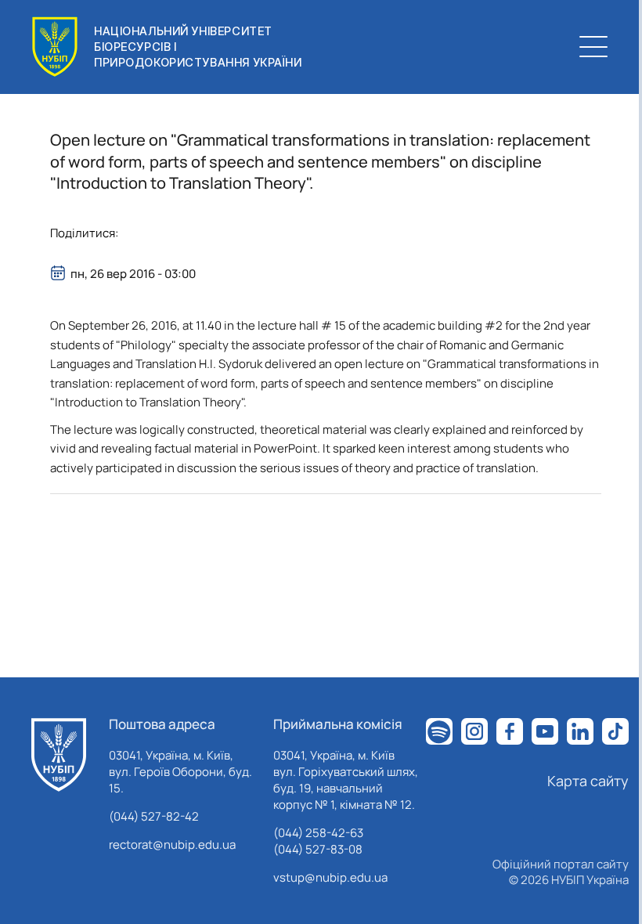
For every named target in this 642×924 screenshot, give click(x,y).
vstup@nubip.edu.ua (330, 877)
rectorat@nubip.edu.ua (172, 844)
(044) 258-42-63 (318, 833)
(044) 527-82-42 (154, 816)
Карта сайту (588, 781)
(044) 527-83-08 (317, 849)
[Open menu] (593, 47)
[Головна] (58, 755)
